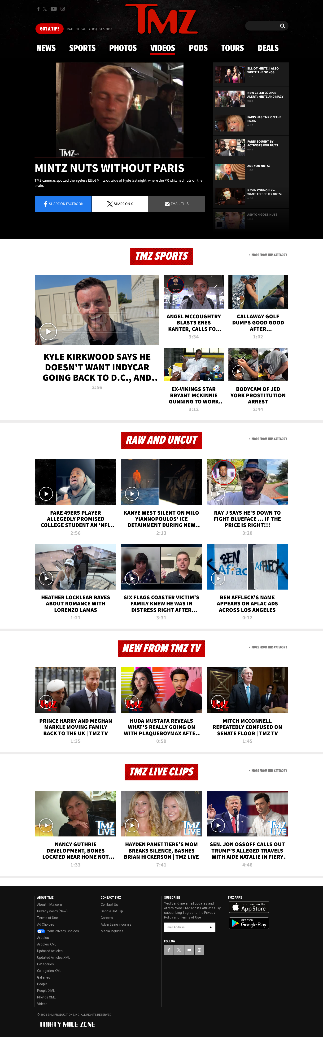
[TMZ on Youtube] (54, 9)
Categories (45, 964)
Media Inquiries (112, 931)
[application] (120, 110)
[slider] (120, 157)
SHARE (123, 203)
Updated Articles (50, 951)
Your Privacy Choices (62, 931)
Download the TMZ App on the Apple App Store (249, 907)
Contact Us (109, 904)
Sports (82, 48)
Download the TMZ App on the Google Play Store (249, 923)
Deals (268, 48)
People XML (46, 991)
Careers (107, 918)
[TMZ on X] (45, 9)
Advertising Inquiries (116, 924)
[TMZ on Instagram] (63, 9)
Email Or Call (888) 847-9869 (89, 29)
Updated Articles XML (53, 957)
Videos (162, 48)
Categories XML (49, 971)
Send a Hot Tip (112, 911)
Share (66, 203)
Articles (43, 938)
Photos (123, 48)
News (46, 48)
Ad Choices (45, 924)
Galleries (43, 977)
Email (179, 203)
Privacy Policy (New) (52, 911)
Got (49, 29)
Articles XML (46, 944)
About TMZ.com (49, 904)
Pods (198, 48)
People (42, 984)
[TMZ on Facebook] (38, 9)
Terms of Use (47, 918)
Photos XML (46, 997)
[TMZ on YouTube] (189, 950)
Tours (232, 48)
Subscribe (210, 927)
